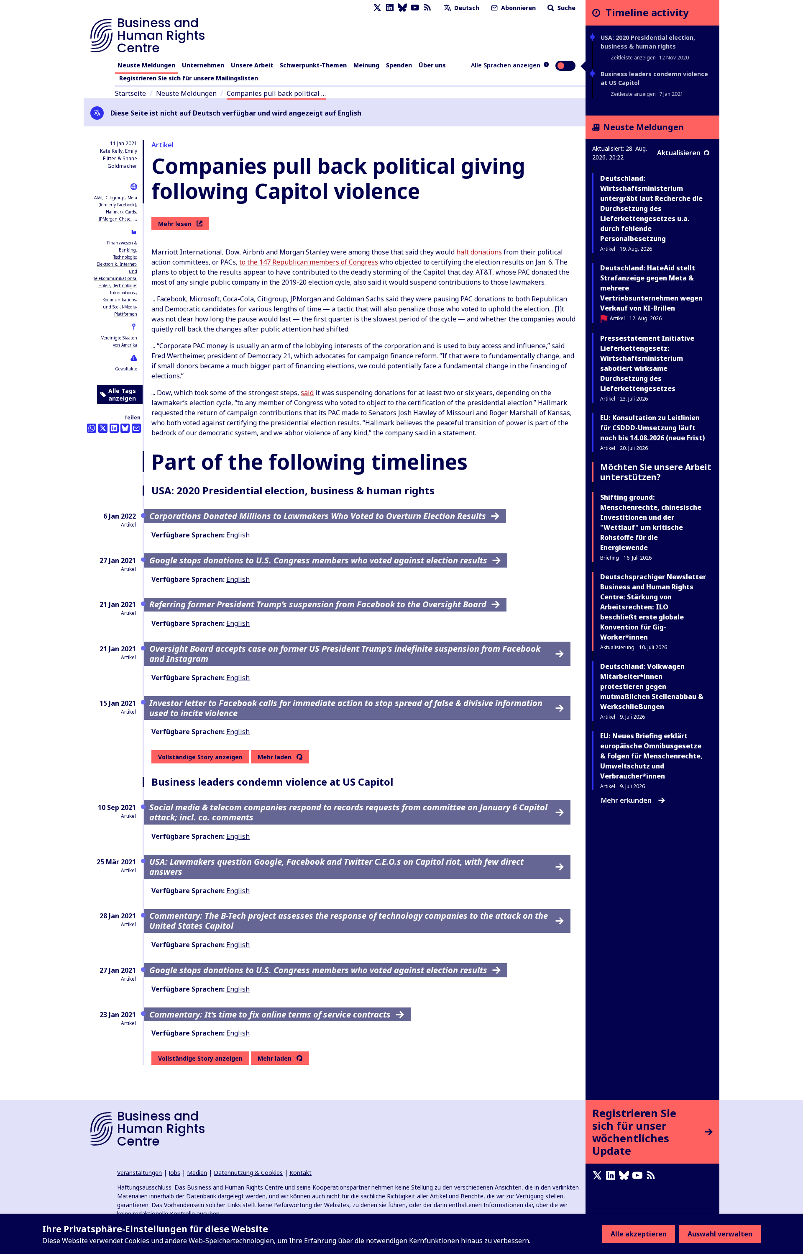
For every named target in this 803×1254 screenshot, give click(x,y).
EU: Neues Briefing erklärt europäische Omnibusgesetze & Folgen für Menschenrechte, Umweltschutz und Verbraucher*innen (651, 756)
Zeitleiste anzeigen (633, 57)
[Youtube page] (415, 7)
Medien (197, 1173)
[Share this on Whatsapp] (91, 428)
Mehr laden (275, 757)
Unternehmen (203, 65)
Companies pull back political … (276, 93)
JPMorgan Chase (114, 219)
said (307, 392)
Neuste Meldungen (146, 65)
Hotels (104, 285)
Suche (565, 8)
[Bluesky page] (402, 7)
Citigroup (115, 197)
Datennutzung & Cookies (248, 1173)
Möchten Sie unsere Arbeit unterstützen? (655, 472)
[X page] (377, 7)
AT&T (98, 197)
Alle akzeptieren (639, 1234)
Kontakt (300, 1173)
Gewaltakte (126, 369)
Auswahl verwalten (720, 1234)
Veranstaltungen (139, 1173)
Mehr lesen (175, 224)
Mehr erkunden (626, 800)
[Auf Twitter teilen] (102, 428)
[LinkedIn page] (390, 7)
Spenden (399, 65)
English (238, 535)
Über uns (432, 65)
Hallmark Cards (121, 212)
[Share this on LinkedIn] (114, 428)
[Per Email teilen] (136, 428)
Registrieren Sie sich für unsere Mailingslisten (188, 78)
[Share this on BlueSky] (125, 428)
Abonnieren (517, 8)
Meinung (366, 65)
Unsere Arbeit (252, 65)
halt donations (479, 252)
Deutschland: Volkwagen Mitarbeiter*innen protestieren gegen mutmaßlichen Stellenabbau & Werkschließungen (651, 686)
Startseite (130, 93)
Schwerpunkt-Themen (313, 65)
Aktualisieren (679, 152)
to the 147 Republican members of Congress (308, 262)
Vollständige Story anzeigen (200, 757)
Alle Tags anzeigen (122, 394)
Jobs (174, 1173)
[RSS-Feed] (427, 7)
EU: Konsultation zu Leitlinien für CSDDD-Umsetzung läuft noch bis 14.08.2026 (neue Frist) (652, 427)
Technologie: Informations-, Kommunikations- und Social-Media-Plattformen (119, 300)
